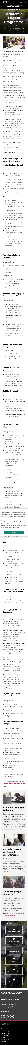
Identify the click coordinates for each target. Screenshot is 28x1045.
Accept (14, 532)
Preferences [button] (16, 527)
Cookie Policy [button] (4, 525)
